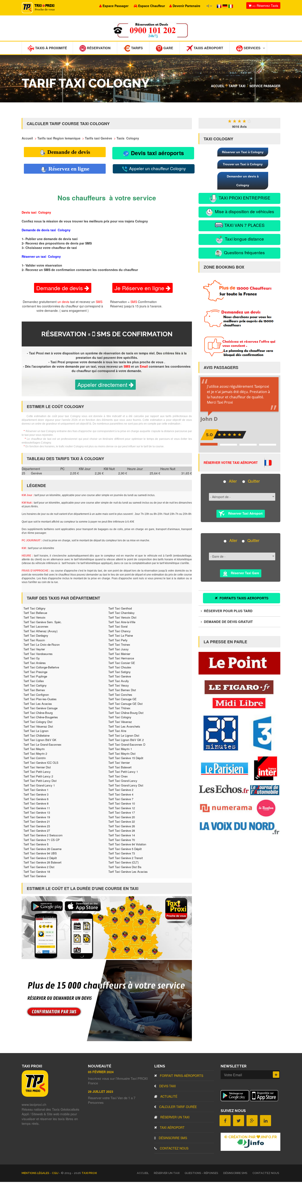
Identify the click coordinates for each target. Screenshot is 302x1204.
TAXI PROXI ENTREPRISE (244, 198)
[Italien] (230, 6)
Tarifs (136, 47)
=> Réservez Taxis (264, 5)
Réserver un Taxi (174, 1117)
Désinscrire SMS (172, 1138)
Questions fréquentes (244, 252)
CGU (55, 1173)
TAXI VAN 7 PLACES (244, 225)
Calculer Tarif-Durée (177, 1106)
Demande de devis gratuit (228, 621)
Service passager (264, 86)
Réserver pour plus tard (227, 610)
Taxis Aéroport (208, 47)
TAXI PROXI (89, 1173)
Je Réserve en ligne (140, 288)
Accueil (218, 86)
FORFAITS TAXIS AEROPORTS (243, 598)
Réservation (98, 47)
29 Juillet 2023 (100, 1091)
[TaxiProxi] (35, 1095)
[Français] (219, 6)
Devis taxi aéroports (156, 153)
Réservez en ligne (68, 169)
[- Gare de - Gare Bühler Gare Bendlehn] (240, 558)
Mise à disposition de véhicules (244, 211)
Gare (167, 47)
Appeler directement (103, 384)
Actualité (168, 1096)
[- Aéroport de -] (240, 498)
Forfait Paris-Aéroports (181, 1075)
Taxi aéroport (172, 1127)
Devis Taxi (167, 1086)
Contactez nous (173, 1148)
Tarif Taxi (237, 86)
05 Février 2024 (101, 1072)
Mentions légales (36, 1173)
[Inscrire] (276, 1074)
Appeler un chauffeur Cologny (157, 168)
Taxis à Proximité (50, 47)
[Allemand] (225, 6)
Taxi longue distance (244, 239)
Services (251, 47)
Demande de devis (68, 152)
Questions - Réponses (201, 1173)
